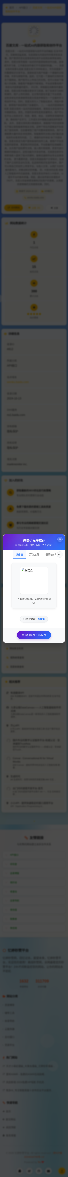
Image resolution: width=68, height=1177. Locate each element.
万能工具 (34, 554)
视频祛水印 (51, 554)
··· (60, 554)
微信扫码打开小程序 (34, 635)
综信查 (19, 554)
